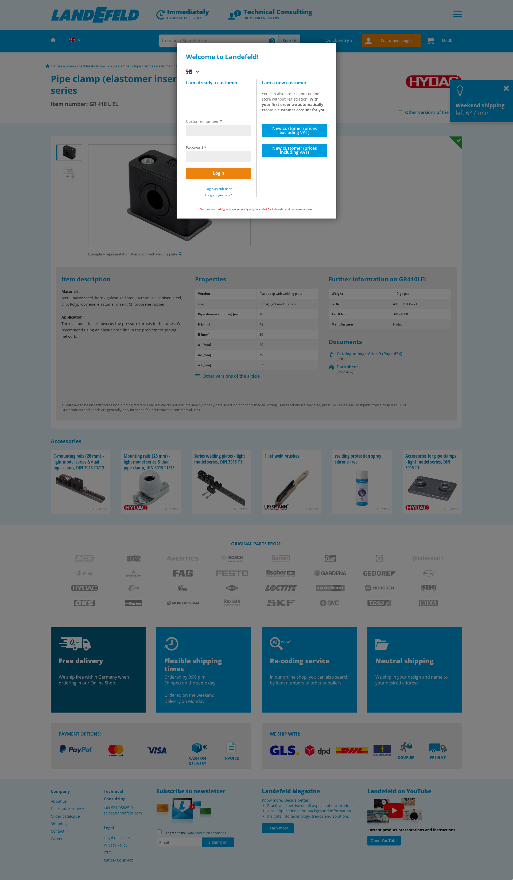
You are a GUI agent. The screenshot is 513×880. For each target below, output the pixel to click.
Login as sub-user (218, 189)
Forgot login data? (218, 195)
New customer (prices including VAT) (294, 150)
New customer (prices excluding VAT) (294, 130)
